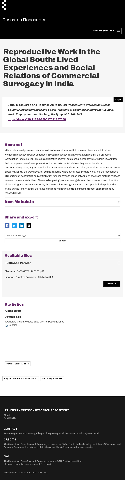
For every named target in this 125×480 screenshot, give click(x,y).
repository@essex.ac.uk (88, 433)
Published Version (18, 263)
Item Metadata (19, 202)
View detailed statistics (17, 364)
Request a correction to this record (20, 379)
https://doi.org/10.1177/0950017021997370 (37, 119)
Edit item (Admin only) (52, 379)
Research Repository (23, 19)
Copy (117, 99)
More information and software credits (74, 447)
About (7, 415)
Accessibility (10, 418)
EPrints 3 (65, 444)
